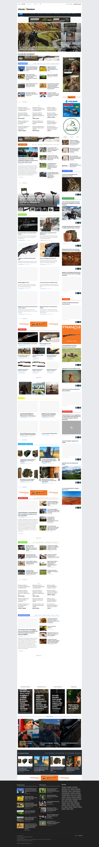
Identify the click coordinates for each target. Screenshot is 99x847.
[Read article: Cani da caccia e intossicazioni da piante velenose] (71, 398)
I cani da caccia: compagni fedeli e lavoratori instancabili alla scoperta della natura (32, 572)
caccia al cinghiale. (76, 791)
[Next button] (58, 203)
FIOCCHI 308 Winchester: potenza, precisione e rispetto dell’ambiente (28, 434)
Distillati (52, 615)
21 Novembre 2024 (51, 567)
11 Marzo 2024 (50, 792)
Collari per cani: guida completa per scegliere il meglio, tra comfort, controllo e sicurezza (53, 547)
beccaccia (78, 789)
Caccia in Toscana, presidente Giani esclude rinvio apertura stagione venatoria (53, 94)
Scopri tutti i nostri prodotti (39, 134)
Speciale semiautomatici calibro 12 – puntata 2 (37, 370)
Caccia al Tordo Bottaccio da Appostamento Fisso (69, 175)
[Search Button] (40, 4)
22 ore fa (27, 72)
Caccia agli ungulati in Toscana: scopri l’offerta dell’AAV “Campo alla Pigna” (53, 503)
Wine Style (57, 615)
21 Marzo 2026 (39, 712)
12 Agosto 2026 (50, 178)
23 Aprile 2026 (28, 288)
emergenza (78, 797)
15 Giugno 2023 (65, 362)
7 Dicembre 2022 (65, 383)
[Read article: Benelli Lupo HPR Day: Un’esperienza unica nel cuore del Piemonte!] (42, 809)
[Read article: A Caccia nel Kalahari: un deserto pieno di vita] (71, 498)
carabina (79, 795)
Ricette (73, 13)
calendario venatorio (66, 795)
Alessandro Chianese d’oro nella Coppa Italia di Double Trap (32, 94)
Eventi (35, 144)
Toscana (70, 807)
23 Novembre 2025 (50, 359)
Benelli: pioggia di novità (23, 282)
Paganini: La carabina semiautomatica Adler (27, 259)
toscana (66, 807)
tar (62, 807)
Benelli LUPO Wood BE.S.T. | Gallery (69, 744)
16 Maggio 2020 (65, 405)
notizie (72, 803)
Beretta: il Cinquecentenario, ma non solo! (27, 343)
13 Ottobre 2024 (30, 417)
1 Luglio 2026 (28, 240)
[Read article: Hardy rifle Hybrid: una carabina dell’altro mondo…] (28, 224)
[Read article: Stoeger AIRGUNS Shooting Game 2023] (42, 803)
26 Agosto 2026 (27, 830)
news (68, 803)
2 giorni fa (50, 77)
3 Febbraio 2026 (50, 623)
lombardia (75, 801)
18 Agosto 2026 (50, 169)
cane (72, 795)
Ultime (44, 63)
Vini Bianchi (44, 615)
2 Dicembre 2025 (29, 551)
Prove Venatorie (48, 13)
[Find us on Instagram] (19, 4)
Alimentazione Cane (48, 542)
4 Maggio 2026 (50, 240)
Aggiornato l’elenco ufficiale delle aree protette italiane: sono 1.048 (52, 68)
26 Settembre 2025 (56, 712)
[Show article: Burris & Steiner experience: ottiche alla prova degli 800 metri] (56, 209)
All (33, 144)
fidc (63, 801)
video (72, 808)
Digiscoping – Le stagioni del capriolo (73, 707)
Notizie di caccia (40, 63)
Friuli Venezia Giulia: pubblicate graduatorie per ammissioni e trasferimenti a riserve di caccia (31, 77)
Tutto (35, 63)
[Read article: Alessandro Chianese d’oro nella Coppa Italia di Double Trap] (21, 94)
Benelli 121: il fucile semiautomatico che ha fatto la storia (75, 165)
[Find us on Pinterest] (24, 4)
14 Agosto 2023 (50, 506)
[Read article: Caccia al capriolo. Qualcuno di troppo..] (71, 450)
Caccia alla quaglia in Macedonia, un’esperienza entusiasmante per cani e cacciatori (53, 511)
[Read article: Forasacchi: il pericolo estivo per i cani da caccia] (71, 312)
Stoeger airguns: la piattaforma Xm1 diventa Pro (48, 233)
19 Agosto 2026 (50, 160)
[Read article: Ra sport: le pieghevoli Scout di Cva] (49, 250)
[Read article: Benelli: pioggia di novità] (28, 274)
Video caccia (40, 13)
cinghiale (64, 797)
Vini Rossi (39, 615)
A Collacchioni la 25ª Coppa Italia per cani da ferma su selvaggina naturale (53, 149)
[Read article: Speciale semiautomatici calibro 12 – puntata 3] (24, 365)
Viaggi (63, 13)
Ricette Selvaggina (70, 753)
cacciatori (73, 793)
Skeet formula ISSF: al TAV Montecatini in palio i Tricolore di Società (32, 85)
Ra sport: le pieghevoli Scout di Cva (48, 258)
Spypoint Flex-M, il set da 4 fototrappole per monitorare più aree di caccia (49, 480)
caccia (70, 791)
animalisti (69, 787)
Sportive (48, 63)
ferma (80, 799)
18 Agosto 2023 (50, 825)
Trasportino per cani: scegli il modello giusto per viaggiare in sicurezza (32, 556)
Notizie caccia (32, 13)
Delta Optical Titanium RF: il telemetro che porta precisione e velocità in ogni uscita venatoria (71, 29)
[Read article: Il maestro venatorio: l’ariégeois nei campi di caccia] (43, 572)
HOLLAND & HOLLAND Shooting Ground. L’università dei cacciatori (53, 556)
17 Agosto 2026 (28, 517)
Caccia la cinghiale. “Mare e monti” (49, 744)
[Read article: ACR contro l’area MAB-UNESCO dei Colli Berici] (43, 76)
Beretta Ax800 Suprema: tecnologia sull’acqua (52, 356)
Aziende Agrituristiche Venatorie (42, 498)
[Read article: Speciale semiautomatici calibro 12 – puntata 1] (53, 365)
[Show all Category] (58, 498)
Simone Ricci (22, 51)
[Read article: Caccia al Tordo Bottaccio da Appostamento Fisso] (71, 184)
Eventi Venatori (40, 144)
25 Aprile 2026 (28, 345)
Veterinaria (55, 542)
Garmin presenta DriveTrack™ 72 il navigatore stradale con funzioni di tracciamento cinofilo (31, 548)
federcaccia (75, 799)
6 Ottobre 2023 (50, 811)
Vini (66, 753)
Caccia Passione (23, 204)
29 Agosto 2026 (29, 463)
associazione (64, 789)
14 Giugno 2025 (49, 373)
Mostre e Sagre (56, 144)
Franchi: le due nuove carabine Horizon (48, 282)
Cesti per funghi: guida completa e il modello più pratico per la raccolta (71, 227)
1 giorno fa (50, 72)
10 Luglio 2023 (50, 514)
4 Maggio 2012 (65, 192)
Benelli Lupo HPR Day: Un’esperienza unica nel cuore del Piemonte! (52, 809)
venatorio (63, 808)
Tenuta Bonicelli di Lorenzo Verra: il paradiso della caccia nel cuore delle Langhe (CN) (53, 528)
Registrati (70, 4)
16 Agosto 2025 (35, 373)
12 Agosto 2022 (64, 747)
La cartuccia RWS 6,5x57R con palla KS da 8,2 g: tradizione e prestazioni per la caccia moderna (28, 415)
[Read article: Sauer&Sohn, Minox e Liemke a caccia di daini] (42, 797)
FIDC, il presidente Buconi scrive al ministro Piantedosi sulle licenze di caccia (75, 158)
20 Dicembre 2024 (29, 565)
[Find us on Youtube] (22, 4)
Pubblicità (29, 4)
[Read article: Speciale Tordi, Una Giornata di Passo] (71, 473)
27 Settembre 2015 (66, 457)
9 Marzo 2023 (52, 434)
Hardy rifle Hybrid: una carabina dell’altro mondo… (27, 233)
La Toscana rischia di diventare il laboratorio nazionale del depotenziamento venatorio (37, 48)
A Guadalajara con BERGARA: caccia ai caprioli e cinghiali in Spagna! (53, 822)
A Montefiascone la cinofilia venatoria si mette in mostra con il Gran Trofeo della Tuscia (27, 160)
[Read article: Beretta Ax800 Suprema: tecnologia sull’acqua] (53, 351)
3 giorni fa (50, 90)
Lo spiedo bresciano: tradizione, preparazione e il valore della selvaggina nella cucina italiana (53, 641)
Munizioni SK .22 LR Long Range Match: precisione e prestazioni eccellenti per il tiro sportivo (49, 415)
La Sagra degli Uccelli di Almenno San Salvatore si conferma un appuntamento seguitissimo (53, 175)
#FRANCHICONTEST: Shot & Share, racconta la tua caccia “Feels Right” (71, 250)
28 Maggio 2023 (43, 747)
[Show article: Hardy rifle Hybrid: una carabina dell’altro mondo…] (44, 209)
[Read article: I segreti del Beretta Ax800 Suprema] (38, 351)
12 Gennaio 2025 (50, 558)
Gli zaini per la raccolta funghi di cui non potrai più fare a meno (27, 480)
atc (69, 789)
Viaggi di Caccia (78, 753)
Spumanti (48, 615)
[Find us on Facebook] (18, 4)
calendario (78, 793)
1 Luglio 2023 (50, 531)
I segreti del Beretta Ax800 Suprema (37, 356)
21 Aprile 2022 (65, 435)
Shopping (25, 13)
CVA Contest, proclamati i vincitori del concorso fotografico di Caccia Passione (71, 48)
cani (75, 795)
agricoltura (64, 787)
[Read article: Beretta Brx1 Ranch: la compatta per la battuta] (49, 298)
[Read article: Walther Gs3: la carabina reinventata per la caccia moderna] (28, 298)
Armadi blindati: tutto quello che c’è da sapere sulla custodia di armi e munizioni (57, 702)
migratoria (64, 803)
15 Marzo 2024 (28, 575)
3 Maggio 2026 (28, 264)
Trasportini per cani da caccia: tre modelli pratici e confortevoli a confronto (27, 461)
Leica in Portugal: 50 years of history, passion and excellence (53, 816)
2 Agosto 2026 (65, 32)
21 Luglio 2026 (65, 51)
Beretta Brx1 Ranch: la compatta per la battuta (48, 307)
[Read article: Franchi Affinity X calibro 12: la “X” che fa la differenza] (24, 351)
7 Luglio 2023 (50, 523)
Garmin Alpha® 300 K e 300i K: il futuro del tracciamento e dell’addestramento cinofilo (52, 564)
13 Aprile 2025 (50, 550)
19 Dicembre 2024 (51, 636)
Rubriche (22, 16)
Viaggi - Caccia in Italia (53, 498)
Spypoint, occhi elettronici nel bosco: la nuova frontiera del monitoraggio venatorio (71, 274)
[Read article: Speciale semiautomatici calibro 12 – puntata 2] (38, 365)
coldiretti (73, 797)
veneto (68, 808)
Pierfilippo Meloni (45, 417)
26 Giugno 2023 (31, 436)
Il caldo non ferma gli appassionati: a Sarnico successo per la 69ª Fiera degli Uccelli (53, 157)
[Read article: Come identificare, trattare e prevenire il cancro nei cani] (71, 355)
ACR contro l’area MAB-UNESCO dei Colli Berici (52, 75)
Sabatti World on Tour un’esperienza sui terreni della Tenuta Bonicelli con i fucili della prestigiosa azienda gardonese (71, 417)
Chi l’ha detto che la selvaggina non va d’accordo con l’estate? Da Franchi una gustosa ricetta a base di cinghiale (27, 632)
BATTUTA (72, 789)
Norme (68, 13)
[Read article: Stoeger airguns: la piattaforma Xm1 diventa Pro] (49, 224)
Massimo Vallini (21, 240)
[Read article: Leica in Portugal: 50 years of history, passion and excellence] (42, 816)
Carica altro (38, 377)
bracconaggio (64, 791)
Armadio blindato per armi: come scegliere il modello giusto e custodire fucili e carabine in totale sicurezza (70, 38)
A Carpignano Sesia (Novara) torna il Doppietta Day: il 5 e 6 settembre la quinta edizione (52, 166)
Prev (20, 101)
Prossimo (24, 101)
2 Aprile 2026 (65, 266)
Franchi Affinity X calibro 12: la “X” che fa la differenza (24, 356)
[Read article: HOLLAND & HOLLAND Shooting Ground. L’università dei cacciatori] (43, 556)
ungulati (75, 807)
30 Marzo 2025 (22, 747)
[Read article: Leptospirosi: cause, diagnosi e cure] (71, 376)
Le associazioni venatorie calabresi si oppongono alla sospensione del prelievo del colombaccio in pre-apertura (53, 86)
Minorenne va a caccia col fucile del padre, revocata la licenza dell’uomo (75, 150)
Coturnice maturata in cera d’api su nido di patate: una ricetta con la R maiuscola (53, 620)
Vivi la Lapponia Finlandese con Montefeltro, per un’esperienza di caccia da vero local (52, 520)
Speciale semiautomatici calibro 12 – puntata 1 (52, 370)
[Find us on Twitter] (21, 4)
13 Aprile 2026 (50, 288)
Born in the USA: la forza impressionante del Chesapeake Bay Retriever (53, 790)
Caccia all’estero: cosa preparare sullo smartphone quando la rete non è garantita (27, 514)
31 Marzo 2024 (52, 417)
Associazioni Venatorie (55, 63)
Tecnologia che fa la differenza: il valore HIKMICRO (25, 743)
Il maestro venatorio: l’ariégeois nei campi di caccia (52, 571)
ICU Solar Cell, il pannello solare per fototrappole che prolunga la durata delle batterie (49, 461)
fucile (66, 801)
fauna (63, 799)
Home (21, 13)
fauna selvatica (68, 799)
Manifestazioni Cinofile (48, 144)
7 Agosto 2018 (71, 712)
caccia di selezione (65, 793)
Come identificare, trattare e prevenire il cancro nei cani (69, 346)
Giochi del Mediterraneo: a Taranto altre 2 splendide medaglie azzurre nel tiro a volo (32, 68)
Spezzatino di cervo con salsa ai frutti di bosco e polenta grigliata (52, 634)
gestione (70, 801)
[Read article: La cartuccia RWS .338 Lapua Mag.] (49, 428)
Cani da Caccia (57, 13)
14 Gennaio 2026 (50, 314)
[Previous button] (58, 205)
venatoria (79, 807)
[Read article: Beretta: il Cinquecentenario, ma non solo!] (28, 337)
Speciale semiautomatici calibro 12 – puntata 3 (23, 370)
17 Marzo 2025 (28, 558)
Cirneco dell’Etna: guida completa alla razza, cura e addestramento (32, 562)
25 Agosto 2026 (28, 51)
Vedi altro (21, 177)
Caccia (46, 753)
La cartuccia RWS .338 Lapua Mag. (49, 433)
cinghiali (68, 797)
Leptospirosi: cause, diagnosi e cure (71, 368)
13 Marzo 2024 (50, 574)
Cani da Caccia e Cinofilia (39, 542)
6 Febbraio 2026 (35, 359)
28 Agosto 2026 (50, 463)
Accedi (67, 4)
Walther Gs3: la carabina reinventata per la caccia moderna (28, 307)
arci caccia (75, 787)
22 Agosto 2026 (50, 483)
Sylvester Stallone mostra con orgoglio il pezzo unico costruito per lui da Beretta (75, 142)
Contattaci (36, 4)
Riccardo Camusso (72, 710)
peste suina (77, 803)
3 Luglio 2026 (26, 636)
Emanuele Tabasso (45, 434)
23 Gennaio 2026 (28, 314)
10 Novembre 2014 (66, 480)
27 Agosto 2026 (27, 163)
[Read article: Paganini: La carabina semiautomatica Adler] (28, 250)
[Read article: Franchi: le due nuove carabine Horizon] (49, 274)
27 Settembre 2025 (22, 373)
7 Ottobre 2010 (65, 505)
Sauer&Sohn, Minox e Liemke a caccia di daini (52, 796)
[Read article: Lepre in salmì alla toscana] (43, 628)
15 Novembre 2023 (51, 804)
